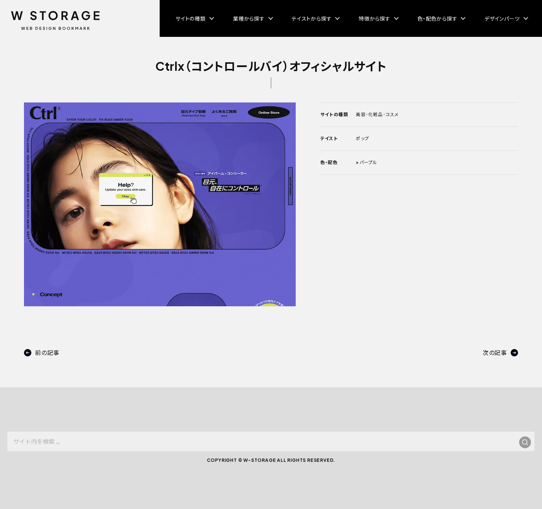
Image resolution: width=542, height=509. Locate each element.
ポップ (362, 138)
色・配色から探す (437, 18)
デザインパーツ (502, 18)
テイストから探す (311, 18)
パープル (368, 162)
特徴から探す (374, 18)
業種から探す (249, 18)
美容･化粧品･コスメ (377, 114)
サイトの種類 (191, 18)
